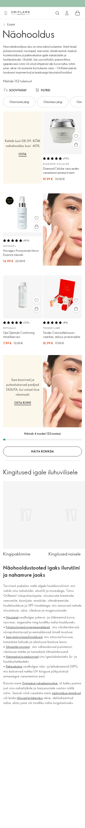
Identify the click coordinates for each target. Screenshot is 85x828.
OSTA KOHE (22, 403)
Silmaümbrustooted (18, 647)
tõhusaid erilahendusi (30, 698)
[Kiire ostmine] (76, 144)
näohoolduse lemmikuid (66, 693)
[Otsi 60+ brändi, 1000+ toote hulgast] (57, 13)
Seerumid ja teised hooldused (24, 637)
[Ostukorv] (77, 13)
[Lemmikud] (76, 136)
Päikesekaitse (14, 666)
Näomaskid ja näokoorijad (22, 657)
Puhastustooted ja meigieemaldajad (28, 627)
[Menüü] (5, 13)
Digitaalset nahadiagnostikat (40, 683)
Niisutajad (12, 617)
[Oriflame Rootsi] (20, 13)
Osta (23, 154)
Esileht (11, 24)
